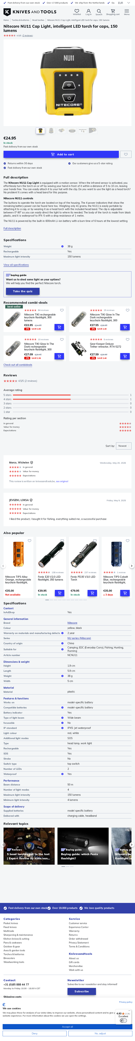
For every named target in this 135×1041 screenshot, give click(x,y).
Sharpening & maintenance (18, 934)
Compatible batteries (15, 707)
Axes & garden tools (14, 950)
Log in (89, 14)
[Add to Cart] (59, 327)
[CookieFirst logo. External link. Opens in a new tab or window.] (4, 1004)
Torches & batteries (20, 20)
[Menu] (129, 1011)
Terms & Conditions (79, 946)
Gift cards (74, 962)
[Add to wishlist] (125, 154)
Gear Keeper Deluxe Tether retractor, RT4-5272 (105, 345)
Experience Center (79, 927)
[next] (125, 566)
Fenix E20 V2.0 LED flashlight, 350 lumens (50, 578)
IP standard (10, 728)
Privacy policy (125, 1002)
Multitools (9, 931)
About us (74, 958)
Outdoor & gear (12, 946)
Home (6, 20)
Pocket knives (11, 923)
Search (99, 14)
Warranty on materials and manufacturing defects (32, 633)
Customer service (78, 923)
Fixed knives (10, 927)
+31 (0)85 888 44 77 (16, 984)
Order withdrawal (78, 938)
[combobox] (123, 446)
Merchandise (76, 966)
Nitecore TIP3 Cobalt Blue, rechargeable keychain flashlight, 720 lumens (115, 579)
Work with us (76, 970)
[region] (67, 87)
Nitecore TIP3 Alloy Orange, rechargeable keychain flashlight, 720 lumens (18, 579)
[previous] (9, 566)
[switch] (123, 1020)
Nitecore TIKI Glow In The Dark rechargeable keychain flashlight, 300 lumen (105, 317)
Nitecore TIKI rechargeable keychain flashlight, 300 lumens (40, 317)
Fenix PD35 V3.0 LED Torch (83, 578)
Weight (8, 246)
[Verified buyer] (31, 462)
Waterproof (10, 774)
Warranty (74, 931)
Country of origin (13, 643)
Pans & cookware (13, 942)
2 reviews (27, 35)
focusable (9, 722)
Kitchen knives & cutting (16, 938)
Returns (73, 934)
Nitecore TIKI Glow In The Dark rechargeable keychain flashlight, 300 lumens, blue (39, 346)
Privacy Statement (79, 942)
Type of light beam (14, 717)
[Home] (30, 10)
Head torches (38, 20)
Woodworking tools (14, 962)
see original (62, 481)
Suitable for (10, 649)
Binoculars (9, 958)
